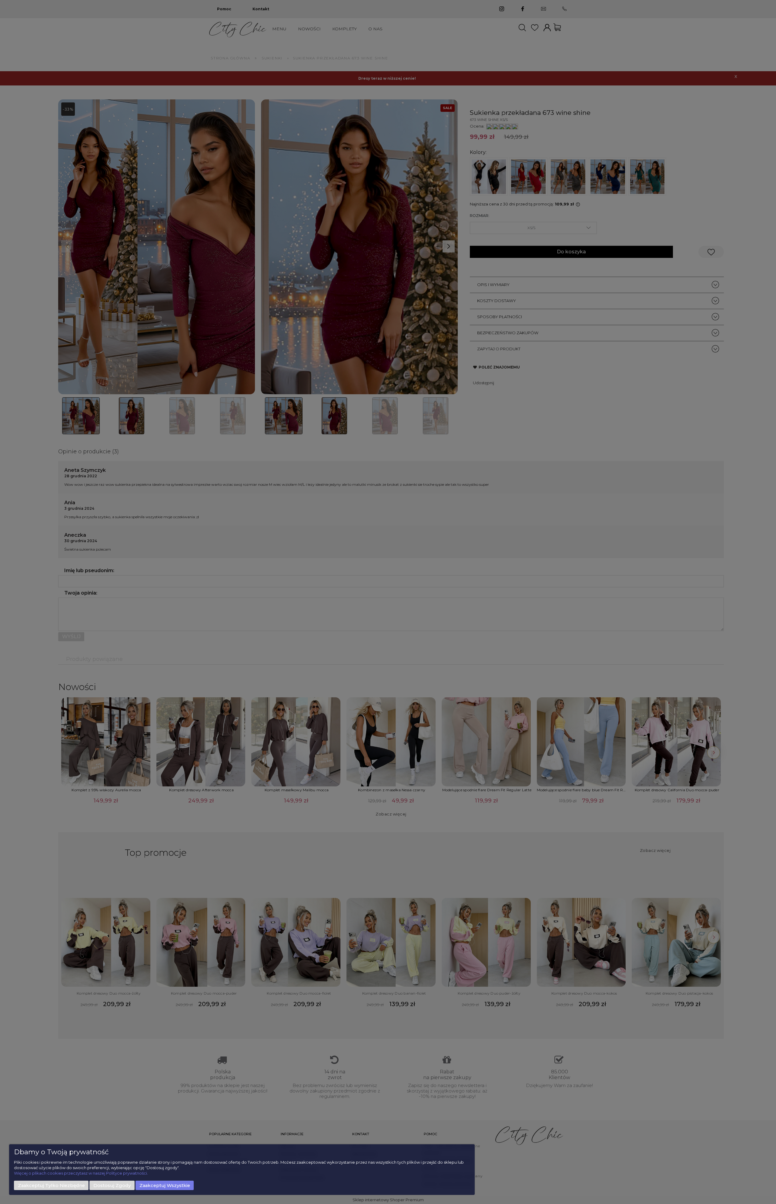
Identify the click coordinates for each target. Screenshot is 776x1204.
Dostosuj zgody (112, 1185)
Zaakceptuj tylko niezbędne (51, 1185)
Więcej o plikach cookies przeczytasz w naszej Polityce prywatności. (81, 1173)
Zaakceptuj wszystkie (164, 1185)
